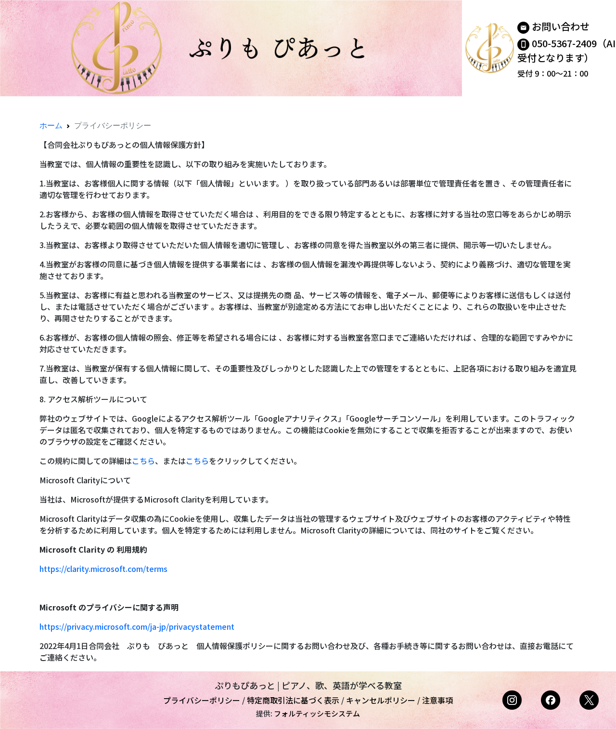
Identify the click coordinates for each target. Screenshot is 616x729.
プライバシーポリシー (201, 700)
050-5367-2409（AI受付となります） (566, 50)
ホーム (51, 125)
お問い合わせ (561, 26)
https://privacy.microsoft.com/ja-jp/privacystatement (136, 626)
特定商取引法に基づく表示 (293, 700)
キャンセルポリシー (380, 700)
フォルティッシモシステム (317, 713)
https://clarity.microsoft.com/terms (103, 568)
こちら (143, 460)
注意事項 (437, 700)
